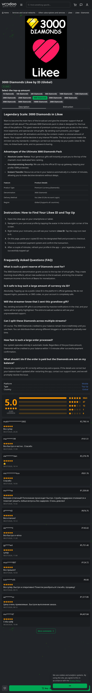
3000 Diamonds (40, 98)
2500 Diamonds (24, 98)
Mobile (85, 383)
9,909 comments (11, 412)
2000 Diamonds (9, 98)
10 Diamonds (8, 94)
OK (70, 686)
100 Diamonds (22, 94)
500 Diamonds (51, 94)
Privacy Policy (75, 680)
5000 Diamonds (24, 102)
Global (85, 389)
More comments (45, 631)
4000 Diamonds (70, 98)
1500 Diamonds (81, 94)
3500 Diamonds (55, 98)
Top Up (85, 386)
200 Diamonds (37, 94)
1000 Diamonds (66, 94)
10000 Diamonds (40, 102)
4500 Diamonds (9, 102)
